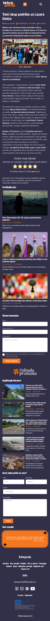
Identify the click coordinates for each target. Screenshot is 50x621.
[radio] (15, 166)
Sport (15, 566)
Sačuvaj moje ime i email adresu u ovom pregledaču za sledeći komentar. (25, 355)
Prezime (29, 478)
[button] (25, 4)
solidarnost (16, 183)
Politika (23, 563)
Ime (4, 320)
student (25, 183)
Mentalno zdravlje (25, 566)
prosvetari (36, 180)
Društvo (28, 391)
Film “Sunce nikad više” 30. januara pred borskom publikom (21, 219)
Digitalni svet (38, 566)
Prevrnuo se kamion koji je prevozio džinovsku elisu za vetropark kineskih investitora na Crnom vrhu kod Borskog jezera (36, 387)
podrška (20, 180)
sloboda (6, 183)
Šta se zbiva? (10, 23)
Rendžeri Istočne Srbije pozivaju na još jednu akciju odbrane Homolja (36, 404)
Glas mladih (14, 563)
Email (5, 488)
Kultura (9, 566)
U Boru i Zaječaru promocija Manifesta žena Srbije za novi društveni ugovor (24, 260)
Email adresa (8, 328)
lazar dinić (11, 180)
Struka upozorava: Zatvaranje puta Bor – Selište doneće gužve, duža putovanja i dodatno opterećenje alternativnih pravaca (36, 422)
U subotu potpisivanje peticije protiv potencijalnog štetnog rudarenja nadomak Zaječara (35, 439)
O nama (20, 595)
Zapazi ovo (25, 569)
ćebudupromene (22, 178)
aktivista (6, 178)
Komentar (6, 336)
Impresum (28, 595)
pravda (28, 180)
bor (12, 178)
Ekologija (42, 563)
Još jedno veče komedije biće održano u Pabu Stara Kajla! (24, 301)
